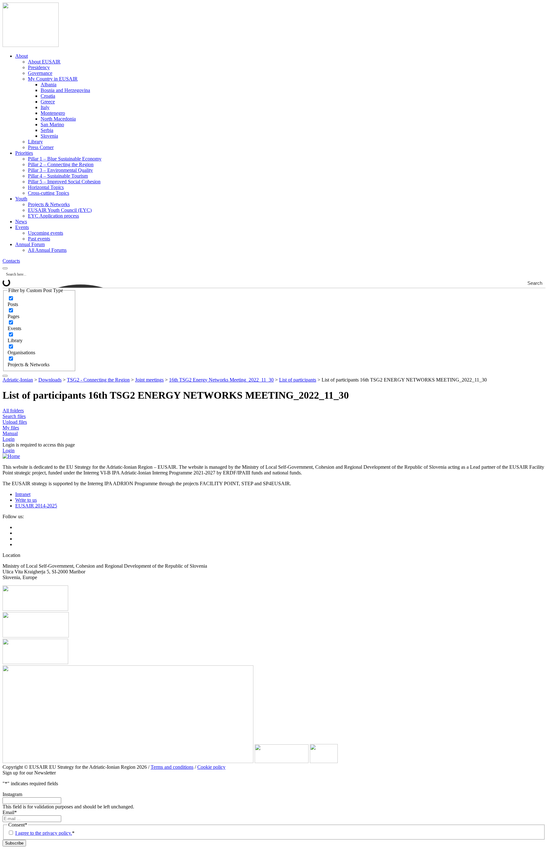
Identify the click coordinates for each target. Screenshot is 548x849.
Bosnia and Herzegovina (65, 90)
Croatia (48, 96)
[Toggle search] (5, 268)
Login (9, 439)
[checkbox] (39, 301)
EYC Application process (53, 216)
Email (10, 812)
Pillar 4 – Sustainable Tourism (58, 176)
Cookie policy (211, 767)
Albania (48, 84)
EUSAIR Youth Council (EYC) (60, 210)
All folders (13, 410)
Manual (10, 433)
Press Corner (41, 147)
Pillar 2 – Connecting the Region (61, 164)
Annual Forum (30, 244)
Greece (48, 101)
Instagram (12, 794)
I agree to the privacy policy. (43, 833)
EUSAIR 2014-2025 (36, 505)
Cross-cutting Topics (48, 193)
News (21, 221)
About (21, 56)
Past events (39, 238)
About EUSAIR (44, 61)
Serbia (47, 130)
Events (22, 227)
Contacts (11, 261)
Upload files (15, 422)
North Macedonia (58, 118)
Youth (21, 198)
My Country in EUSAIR (53, 79)
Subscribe (14, 843)
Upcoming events (45, 233)
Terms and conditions (172, 767)
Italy (45, 107)
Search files (14, 416)
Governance (40, 73)
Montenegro (53, 113)
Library (35, 141)
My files (11, 427)
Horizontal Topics (46, 187)
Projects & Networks (49, 204)
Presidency (39, 67)
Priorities (24, 153)
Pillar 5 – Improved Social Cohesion (64, 181)
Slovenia (49, 136)
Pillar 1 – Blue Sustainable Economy (64, 158)
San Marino (52, 124)
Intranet (22, 494)
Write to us (26, 500)
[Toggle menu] (5, 376)
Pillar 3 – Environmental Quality (60, 170)
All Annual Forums (47, 250)
